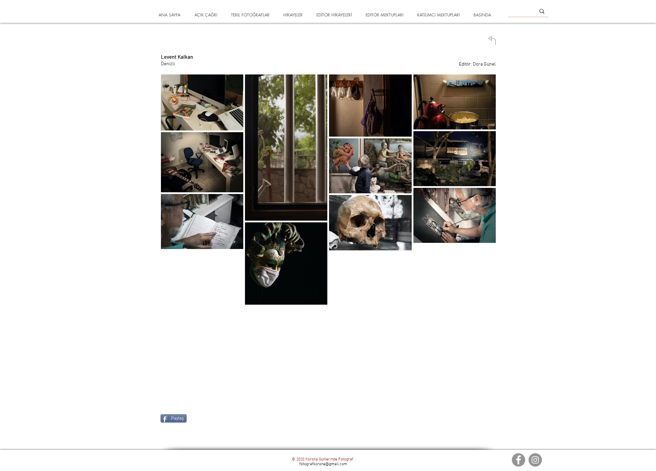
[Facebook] (518, 460)
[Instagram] (535, 460)
